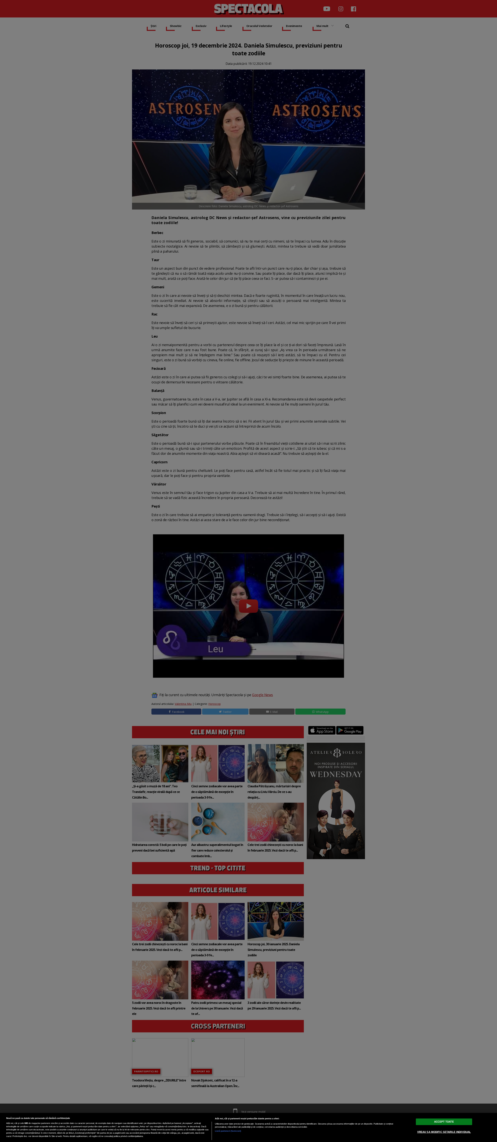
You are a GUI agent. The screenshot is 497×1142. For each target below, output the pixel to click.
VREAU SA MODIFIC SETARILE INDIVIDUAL (444, 1132)
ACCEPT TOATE (444, 1121)
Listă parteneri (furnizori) (228, 1131)
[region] (248, 1127)
